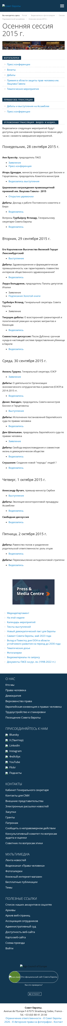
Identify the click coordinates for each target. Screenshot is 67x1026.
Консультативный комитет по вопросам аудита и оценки (31, 835)
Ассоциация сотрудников (21, 921)
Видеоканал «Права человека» (25, 865)
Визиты (11, 69)
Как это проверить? (33, 985)
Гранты (10, 817)
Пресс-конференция (20, 166)
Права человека (15, 690)
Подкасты (15, 773)
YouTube (14, 762)
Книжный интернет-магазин (23, 876)
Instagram (15, 751)
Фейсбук (14, 756)
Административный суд (20, 926)
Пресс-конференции (18, 64)
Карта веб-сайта (15, 937)
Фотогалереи (14, 652)
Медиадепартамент (18, 613)
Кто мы (9, 685)
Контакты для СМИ (17, 795)
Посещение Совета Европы (23, 717)
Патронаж (11, 823)
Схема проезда (15, 943)
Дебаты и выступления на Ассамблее (28, 106)
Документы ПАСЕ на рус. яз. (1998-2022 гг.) (31, 661)
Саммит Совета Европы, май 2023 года (29, 635)
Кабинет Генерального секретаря (27, 790)
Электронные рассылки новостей (27, 806)
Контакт (58, 1021)
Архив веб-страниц (17, 915)
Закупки (10, 812)
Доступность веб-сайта (20, 932)
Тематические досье (18, 648)
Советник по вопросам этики (24, 843)
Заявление (15, 162)
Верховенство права (18, 701)
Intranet (35, 994)
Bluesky (14, 734)
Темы (8, 887)
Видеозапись (16, 211)
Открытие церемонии (21, 196)
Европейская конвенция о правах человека (33, 706)
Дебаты (11, 75)
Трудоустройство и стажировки (25, 712)
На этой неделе (15, 617)
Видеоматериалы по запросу (23, 657)
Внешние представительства (24, 801)
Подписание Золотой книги (25, 295)
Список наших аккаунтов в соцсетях (28, 904)
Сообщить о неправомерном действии (30, 828)
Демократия (13, 695)
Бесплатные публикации (21, 882)
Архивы (10, 910)
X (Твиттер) (16, 740)
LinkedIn (14, 745)
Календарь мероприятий (21, 622)
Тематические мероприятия (23, 88)
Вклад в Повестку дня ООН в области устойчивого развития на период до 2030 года (33, 642)
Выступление (16, 258)
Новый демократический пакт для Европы (31, 631)
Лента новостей (15, 860)
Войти (9, 948)
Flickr (12, 767)
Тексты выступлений (19, 626)
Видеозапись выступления (24, 181)
